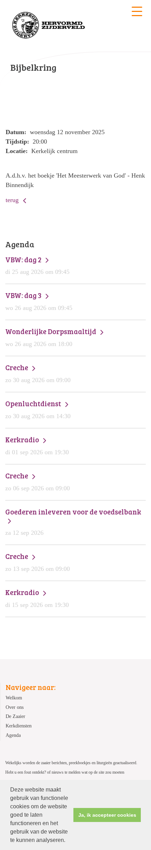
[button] (68, 841)
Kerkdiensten (19, 725)
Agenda (13, 735)
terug (13, 199)
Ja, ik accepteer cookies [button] (107, 815)
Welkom (14, 697)
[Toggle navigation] (137, 11)
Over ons (15, 707)
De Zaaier (15, 716)
